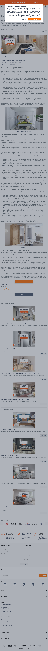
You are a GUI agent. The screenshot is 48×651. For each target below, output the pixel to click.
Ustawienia (24, 19)
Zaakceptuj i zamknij (34, 19)
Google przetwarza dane (27, 16)
